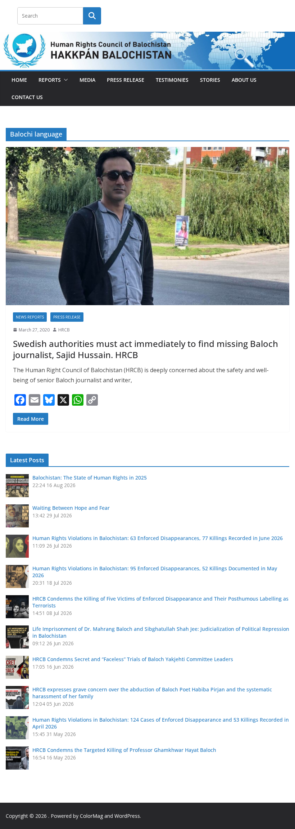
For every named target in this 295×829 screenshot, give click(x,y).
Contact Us (27, 97)
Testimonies (172, 79)
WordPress (127, 815)
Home (19, 79)
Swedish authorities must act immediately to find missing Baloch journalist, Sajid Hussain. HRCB (145, 349)
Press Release (125, 79)
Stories (210, 79)
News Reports (30, 317)
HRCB (64, 330)
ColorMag (91, 815)
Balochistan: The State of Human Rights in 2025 (89, 477)
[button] (64, 80)
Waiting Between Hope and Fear (71, 507)
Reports (49, 79)
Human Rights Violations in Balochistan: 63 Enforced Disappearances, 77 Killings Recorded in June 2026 (157, 538)
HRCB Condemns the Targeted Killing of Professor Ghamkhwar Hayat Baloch (124, 749)
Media (87, 79)
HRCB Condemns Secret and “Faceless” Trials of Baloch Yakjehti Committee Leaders (132, 659)
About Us (244, 79)
